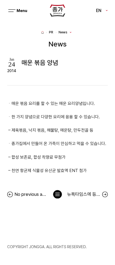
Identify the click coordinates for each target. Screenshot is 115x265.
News (63, 32)
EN (98, 10)
